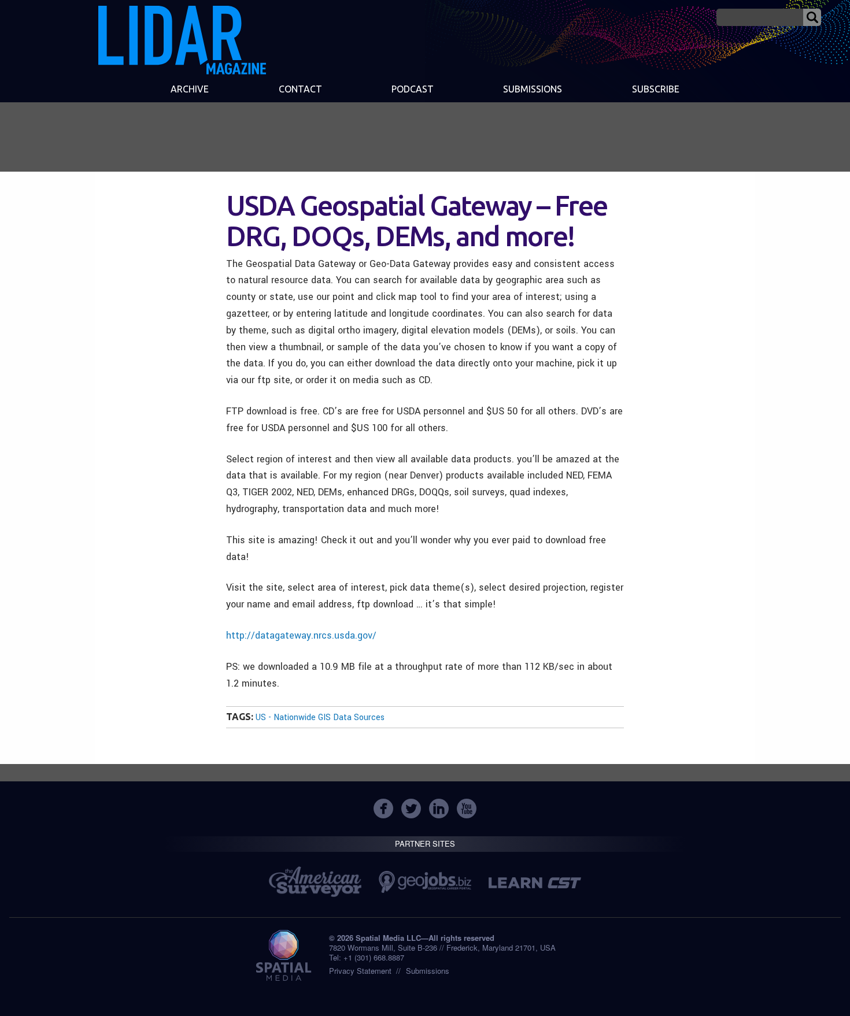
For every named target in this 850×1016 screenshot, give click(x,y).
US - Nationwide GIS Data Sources (320, 717)
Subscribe (655, 89)
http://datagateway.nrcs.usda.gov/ (301, 635)
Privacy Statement (360, 970)
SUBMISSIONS (532, 89)
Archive (190, 89)
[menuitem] (189, 90)
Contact (300, 89)
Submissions (427, 970)
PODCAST (412, 89)
